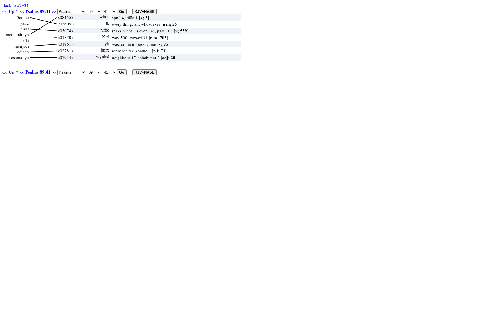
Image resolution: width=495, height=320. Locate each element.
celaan (23, 51)
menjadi (22, 46)
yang (24, 23)
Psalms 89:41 (37, 11)
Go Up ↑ (10, 11)
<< (22, 11)
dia (26, 40)
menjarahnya (17, 34)
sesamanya (19, 57)
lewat (24, 29)
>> (54, 11)
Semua (23, 17)
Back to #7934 (15, 5)
